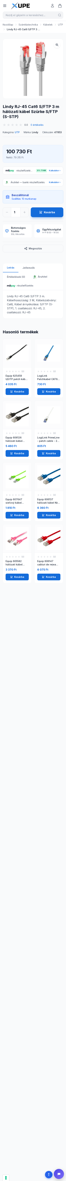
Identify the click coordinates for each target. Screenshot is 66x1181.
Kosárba (19, 391)
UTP (60, 24)
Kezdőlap (8, 24)
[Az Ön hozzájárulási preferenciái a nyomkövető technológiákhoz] (6, 1178)
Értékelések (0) (16, 276)
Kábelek (48, 24)
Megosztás (35, 248)
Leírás (10, 267)
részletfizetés (25, 285)
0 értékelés (37, 124)
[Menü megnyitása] (4, 5)
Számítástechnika (28, 24)
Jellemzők (29, 267)
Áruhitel (42, 276)
